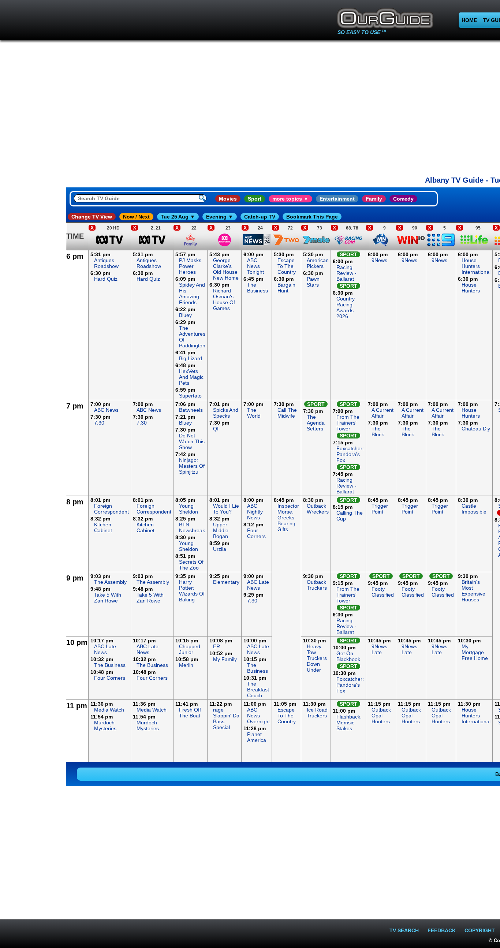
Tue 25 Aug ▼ (178, 217)
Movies (228, 199)
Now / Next (136, 217)
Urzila (219, 549)
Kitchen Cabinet (103, 527)
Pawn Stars (313, 282)
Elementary (226, 582)
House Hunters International (476, 266)
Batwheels (191, 410)
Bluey (185, 315)
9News (379, 260)
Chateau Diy (476, 429)
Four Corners (256, 533)
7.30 (99, 423)
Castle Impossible (474, 509)
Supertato (190, 396)
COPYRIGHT (479, 930)
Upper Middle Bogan (220, 530)
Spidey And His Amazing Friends (192, 293)
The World (254, 413)
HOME (469, 20)
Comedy (403, 199)
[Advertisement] (33, 360)
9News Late (379, 649)
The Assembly (110, 582)
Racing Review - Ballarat (346, 273)
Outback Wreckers (318, 509)
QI (216, 429)
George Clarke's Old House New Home (226, 269)
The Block (378, 431)
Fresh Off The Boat (190, 713)
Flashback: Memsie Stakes (349, 722)
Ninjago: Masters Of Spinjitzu (192, 466)
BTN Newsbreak (192, 527)
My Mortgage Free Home (475, 652)
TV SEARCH (404, 930)
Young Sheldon (188, 509)
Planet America (256, 737)
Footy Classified (383, 592)
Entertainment (337, 199)
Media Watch (109, 710)
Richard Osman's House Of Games (224, 299)
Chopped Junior (189, 649)
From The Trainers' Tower (347, 423)
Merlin (186, 665)
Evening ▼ (219, 217)
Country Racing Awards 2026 (345, 307)
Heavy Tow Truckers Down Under (317, 658)
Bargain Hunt (286, 288)
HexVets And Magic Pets (191, 377)
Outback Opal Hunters (381, 715)
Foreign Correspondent (111, 509)
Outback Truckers (317, 585)
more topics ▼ (290, 199)
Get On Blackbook (348, 656)
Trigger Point (380, 509)
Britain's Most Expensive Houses (473, 590)
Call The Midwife (287, 413)
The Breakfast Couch (258, 689)
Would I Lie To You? (226, 509)
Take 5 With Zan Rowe (107, 598)
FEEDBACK (442, 930)
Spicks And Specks (225, 413)
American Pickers (318, 263)
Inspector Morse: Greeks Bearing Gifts (288, 517)
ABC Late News (258, 585)
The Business (257, 288)
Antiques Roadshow (106, 263)
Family (374, 199)
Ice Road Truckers (317, 713)
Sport (254, 199)
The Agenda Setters (316, 423)
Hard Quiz (105, 279)
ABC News (106, 410)
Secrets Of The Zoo (191, 565)
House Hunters (471, 288)
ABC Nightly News (255, 511)
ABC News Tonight (255, 266)
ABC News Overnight (258, 715)
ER (216, 646)
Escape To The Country (286, 266)
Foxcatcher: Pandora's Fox (350, 454)
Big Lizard (190, 358)
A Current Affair (382, 413)
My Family (225, 659)
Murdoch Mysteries (105, 725)
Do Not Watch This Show (192, 441)
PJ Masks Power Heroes (190, 266)
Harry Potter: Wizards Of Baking (192, 590)
